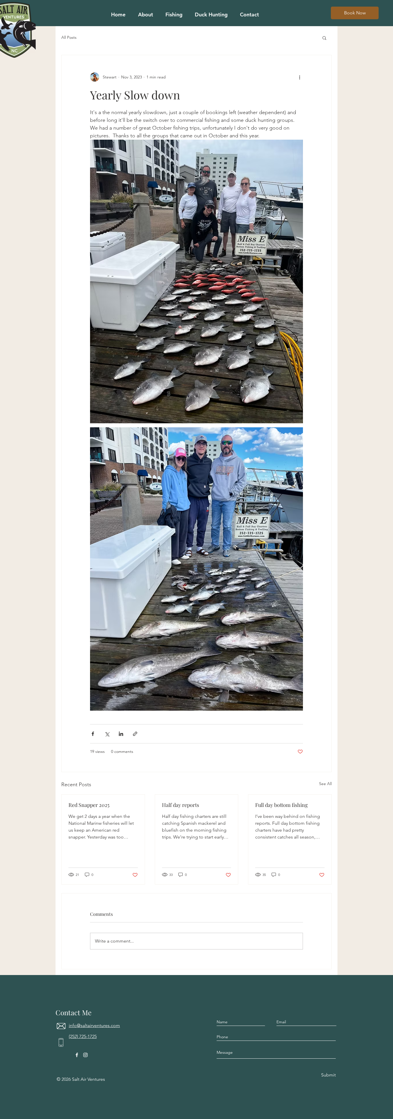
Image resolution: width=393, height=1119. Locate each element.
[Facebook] (77, 1055)
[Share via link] (135, 734)
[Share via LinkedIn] (121, 734)
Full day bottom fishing (281, 804)
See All (325, 783)
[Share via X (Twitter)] (107, 734)
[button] (324, 37)
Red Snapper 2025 (88, 804)
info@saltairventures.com (94, 1025)
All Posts (69, 37)
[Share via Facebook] (93, 734)
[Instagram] (85, 1055)
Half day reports (180, 804)
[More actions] (299, 77)
